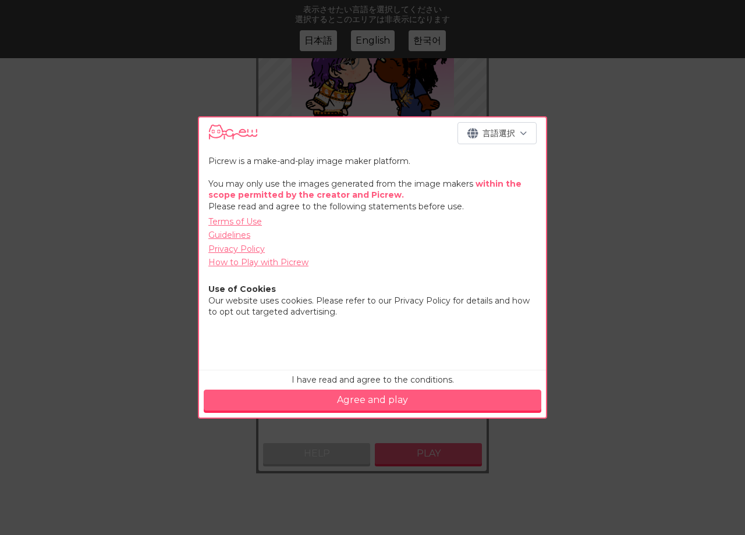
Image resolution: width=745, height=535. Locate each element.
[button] (497, 133)
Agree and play (372, 399)
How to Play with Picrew (258, 262)
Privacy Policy (236, 249)
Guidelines (229, 235)
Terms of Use (235, 221)
